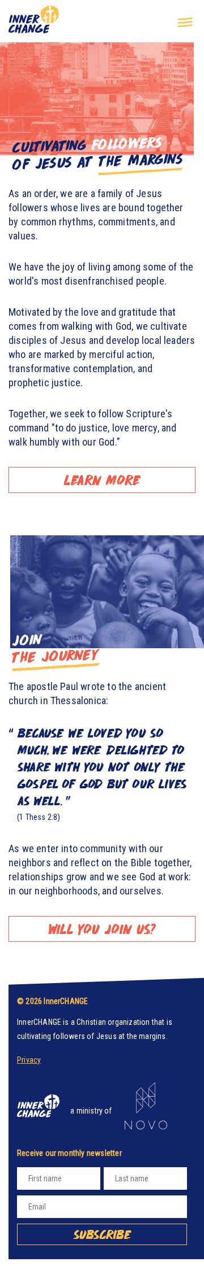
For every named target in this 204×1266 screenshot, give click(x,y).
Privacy (29, 1059)
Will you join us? (102, 928)
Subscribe (102, 1234)
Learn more (102, 479)
